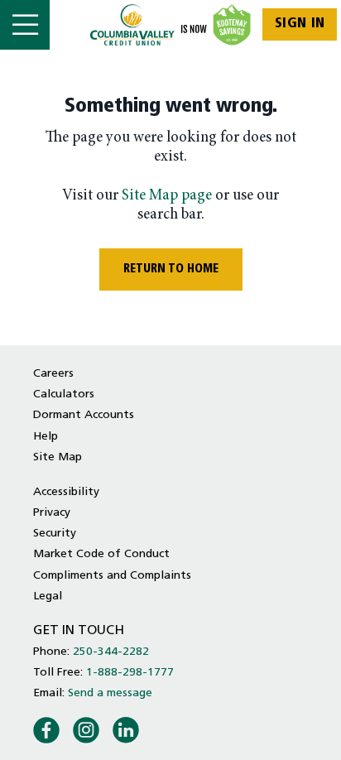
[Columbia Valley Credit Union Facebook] (46, 729)
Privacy (51, 513)
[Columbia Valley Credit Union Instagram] (86, 729)
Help (45, 437)
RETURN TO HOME (171, 269)
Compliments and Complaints (112, 576)
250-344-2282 (111, 652)
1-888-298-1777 (130, 672)
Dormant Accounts (83, 415)
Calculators (63, 394)
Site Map (57, 457)
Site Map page (167, 196)
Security (54, 533)
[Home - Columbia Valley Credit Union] (171, 25)
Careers (53, 374)
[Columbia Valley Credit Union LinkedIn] (126, 729)
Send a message (110, 693)
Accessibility (66, 492)
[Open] (25, 25)
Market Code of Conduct (101, 554)
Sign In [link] (300, 24)
